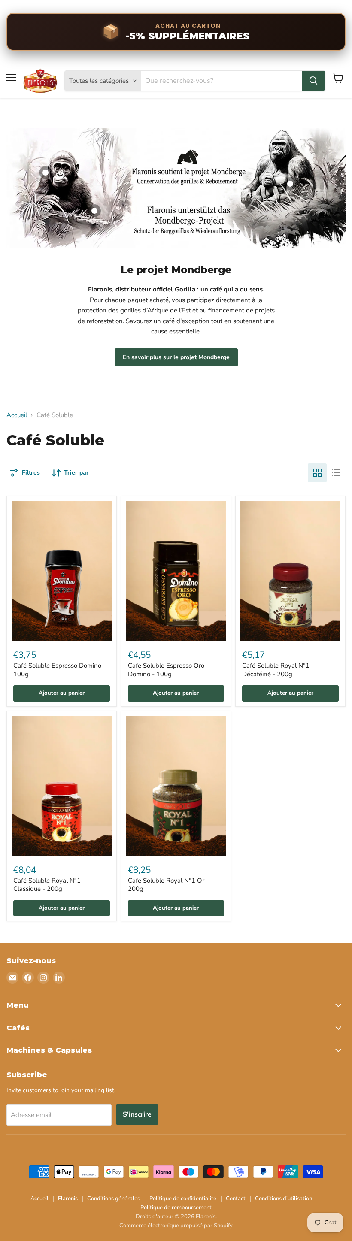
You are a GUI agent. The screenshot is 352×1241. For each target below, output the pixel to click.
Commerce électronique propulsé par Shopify (176, 1225)
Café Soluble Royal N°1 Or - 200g (168, 884)
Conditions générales (113, 1198)
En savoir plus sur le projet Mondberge (176, 357)
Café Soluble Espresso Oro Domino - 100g (166, 669)
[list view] (336, 472)
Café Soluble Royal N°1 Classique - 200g (47, 884)
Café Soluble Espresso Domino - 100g (59, 669)
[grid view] (317, 472)
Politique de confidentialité (182, 1198)
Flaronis (68, 1198)
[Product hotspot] (45, 172)
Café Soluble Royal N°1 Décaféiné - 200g (276, 669)
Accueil (16, 415)
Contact (236, 1198)
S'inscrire (137, 1114)
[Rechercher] (313, 81)
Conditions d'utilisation (283, 1198)
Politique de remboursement (176, 1207)
